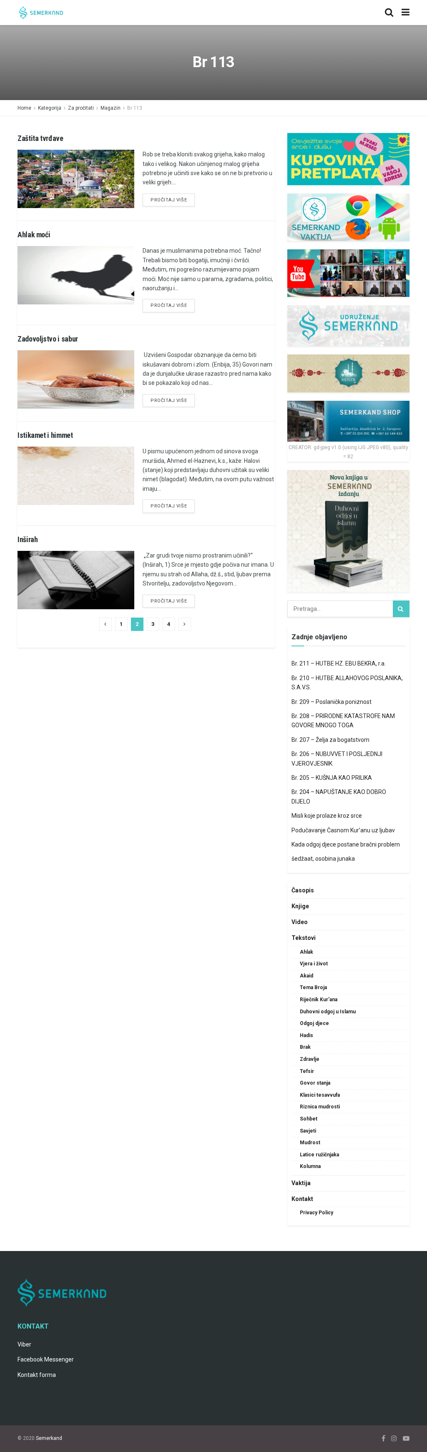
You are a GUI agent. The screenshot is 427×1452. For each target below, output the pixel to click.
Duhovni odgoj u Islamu (328, 1012)
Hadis (306, 1035)
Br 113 (134, 108)
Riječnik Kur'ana (318, 999)
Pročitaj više (169, 200)
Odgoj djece (314, 1023)
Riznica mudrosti (320, 1107)
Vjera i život (314, 964)
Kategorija (49, 108)
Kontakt (302, 1199)
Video (299, 922)
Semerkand (49, 1438)
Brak (305, 1047)
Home (24, 108)
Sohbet (308, 1119)
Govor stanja (315, 1083)
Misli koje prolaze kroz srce (326, 815)
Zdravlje (309, 1059)
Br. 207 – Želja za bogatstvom (330, 739)
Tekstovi (303, 938)
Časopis (302, 890)
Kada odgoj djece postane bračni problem (345, 844)
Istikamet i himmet (45, 435)
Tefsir (307, 1071)
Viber (24, 1344)
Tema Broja (313, 987)
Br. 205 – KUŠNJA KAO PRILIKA (331, 777)
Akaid (306, 976)
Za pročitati (81, 108)
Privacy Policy (316, 1213)
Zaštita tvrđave (40, 138)
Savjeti (308, 1131)
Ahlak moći (34, 234)
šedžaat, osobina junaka (323, 858)
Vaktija (301, 1183)
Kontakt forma (37, 1375)
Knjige (300, 906)
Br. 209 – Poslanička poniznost (331, 701)
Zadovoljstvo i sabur (48, 338)
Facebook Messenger (46, 1359)
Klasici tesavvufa (320, 1095)
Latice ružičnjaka (319, 1155)
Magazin (110, 108)
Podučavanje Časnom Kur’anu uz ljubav (343, 830)
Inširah (28, 539)
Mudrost (310, 1143)
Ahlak (306, 952)
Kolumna (310, 1166)
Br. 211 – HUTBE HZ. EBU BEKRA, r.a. (338, 663)
